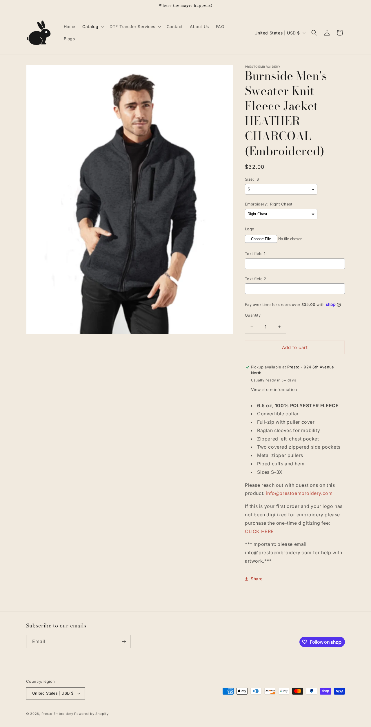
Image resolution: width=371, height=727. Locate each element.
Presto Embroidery (57, 714)
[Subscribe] (123, 641)
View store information (274, 389)
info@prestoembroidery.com (299, 493)
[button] (92, 27)
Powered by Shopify (91, 714)
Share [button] (257, 578)
